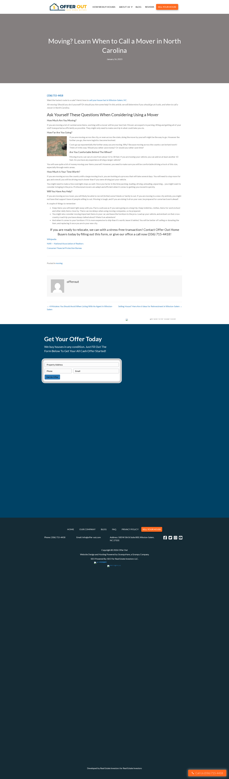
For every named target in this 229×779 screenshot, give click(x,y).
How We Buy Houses (104, 7)
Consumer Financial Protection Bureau (64, 248)
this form (101, 234)
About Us (124, 7)
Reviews (149, 7)
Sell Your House (167, 7)
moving (59, 263)
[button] (132, 7)
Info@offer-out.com (91, 537)
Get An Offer (52, 377)
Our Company (87, 529)
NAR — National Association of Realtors (65, 243)
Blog (138, 7)
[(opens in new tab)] (100, 661)
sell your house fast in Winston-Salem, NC (108, 100)
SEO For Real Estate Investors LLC (122, 558)
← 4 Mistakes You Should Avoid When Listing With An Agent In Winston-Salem (80, 308)
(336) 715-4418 (55, 95)
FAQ (114, 529)
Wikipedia (51, 239)
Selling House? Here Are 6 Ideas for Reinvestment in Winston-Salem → (150, 306)
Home (70, 529)
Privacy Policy (130, 529)
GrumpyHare (124, 554)
